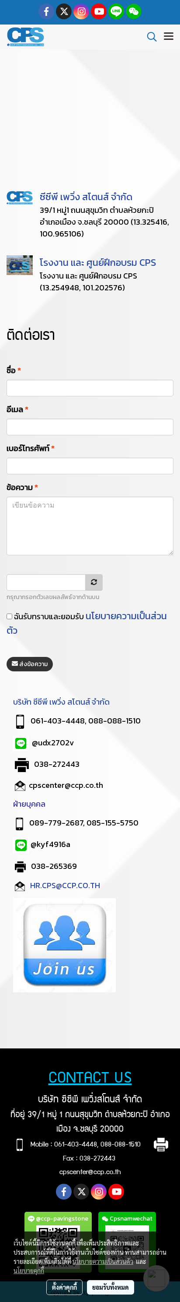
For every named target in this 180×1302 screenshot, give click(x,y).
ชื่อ (14, 370)
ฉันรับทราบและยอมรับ (87, 623)
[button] (149, 37)
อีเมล (17, 409)
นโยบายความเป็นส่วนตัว (103, 1261)
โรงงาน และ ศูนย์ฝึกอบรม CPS (98, 262)
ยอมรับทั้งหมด (110, 1287)
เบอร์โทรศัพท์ (31, 448)
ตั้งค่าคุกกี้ (64, 1287)
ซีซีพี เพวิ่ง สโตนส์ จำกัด (86, 197)
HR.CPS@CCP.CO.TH (66, 885)
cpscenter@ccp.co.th (66, 785)
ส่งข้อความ (33, 664)
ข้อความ (22, 487)
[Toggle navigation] (168, 36)
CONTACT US (90, 1079)
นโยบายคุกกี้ (29, 1270)
